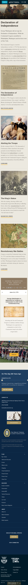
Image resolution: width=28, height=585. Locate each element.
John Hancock (4, 58)
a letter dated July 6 (18, 56)
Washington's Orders (7, 216)
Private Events (5, 473)
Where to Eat (4, 465)
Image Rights (16, 569)
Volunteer (4, 517)
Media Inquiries (5, 520)
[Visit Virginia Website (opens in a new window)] (15, 560)
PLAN (3, 454)
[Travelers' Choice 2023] (5, 560)
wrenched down (15, 206)
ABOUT (3, 509)
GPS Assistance (14, 422)
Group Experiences (6, 470)
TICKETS (5, 2)
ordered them (13, 153)
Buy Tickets (4, 456)
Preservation (4, 488)
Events (3, 462)
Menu (22, 2)
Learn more (4, 163)
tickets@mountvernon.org (7, 407)
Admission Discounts (6, 459)
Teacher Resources (6, 494)
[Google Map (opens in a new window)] (14, 415)
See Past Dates (7, 389)
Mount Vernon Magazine (7, 505)
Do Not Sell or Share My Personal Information (6, 575)
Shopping (4, 468)
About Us (4, 511)
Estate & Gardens (5, 485)
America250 (4, 491)
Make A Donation (5, 514)
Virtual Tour (4, 479)
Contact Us (15, 572)
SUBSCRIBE (14, 536)
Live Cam (4, 499)
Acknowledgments (17, 567)
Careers (2, 567)
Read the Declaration (7, 108)
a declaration (8, 49)
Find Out (14, 354)
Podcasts (4, 502)
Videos (3, 497)
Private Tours (4, 476)
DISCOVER (4, 483)
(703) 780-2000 (5, 405)
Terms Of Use (4, 569)
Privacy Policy (4, 572)
